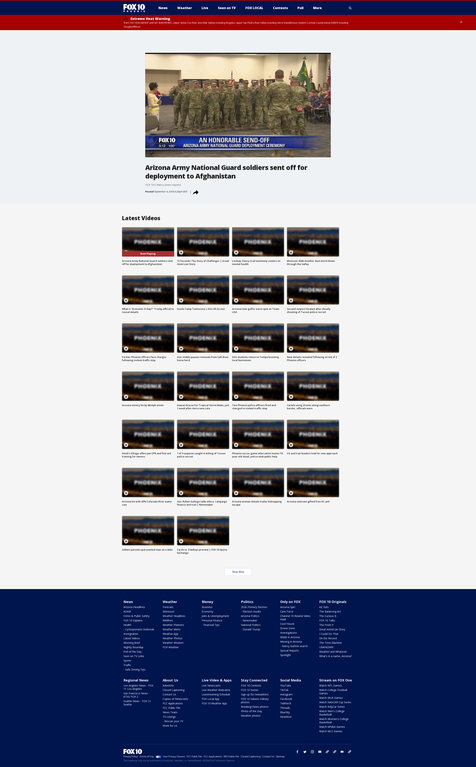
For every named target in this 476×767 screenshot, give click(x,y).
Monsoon (168, 611)
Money (207, 601)
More (317, 8)
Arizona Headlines (134, 607)
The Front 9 (326, 625)
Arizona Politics (250, 616)
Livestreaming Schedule (216, 694)
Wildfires (168, 620)
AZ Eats (324, 607)
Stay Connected (254, 680)
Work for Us (170, 725)
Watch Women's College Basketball (334, 720)
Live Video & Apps (216, 680)
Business (207, 607)
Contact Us (169, 694)
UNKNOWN (326, 647)
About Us (170, 680)
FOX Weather (171, 647)
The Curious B (327, 616)
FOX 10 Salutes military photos (255, 700)
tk (327, 752)
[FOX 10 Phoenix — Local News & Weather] (135, 8)
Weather (170, 601)
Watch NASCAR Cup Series (335, 702)
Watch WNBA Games (332, 727)
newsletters (350, 752)
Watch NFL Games (330, 685)
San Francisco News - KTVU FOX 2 (136, 695)
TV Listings (169, 716)
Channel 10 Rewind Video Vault (295, 617)
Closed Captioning (173, 690)
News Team (170, 712)
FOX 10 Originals (332, 601)
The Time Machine (330, 642)
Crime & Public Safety (136, 616)
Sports (127, 660)
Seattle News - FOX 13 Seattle (137, 702)
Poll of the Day (132, 651)
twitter (305, 752)
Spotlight (285, 655)
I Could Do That (328, 634)
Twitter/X (285, 703)
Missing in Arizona (291, 641)
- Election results (251, 611)
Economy (207, 611)
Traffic (127, 665)
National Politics (250, 625)
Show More (238, 571)
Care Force (286, 611)
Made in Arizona (290, 637)
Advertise (168, 685)
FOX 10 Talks (327, 620)
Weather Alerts (172, 629)
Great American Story (332, 629)
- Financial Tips (211, 625)
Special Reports (289, 650)
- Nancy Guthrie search (294, 646)
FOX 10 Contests (251, 685)
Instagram (286, 694)
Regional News (135, 680)
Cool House (287, 624)
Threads (285, 708)
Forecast (168, 607)
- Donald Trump (250, 629)
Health (127, 625)
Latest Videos (131, 638)
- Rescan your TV (173, 721)
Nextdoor (286, 716)
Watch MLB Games (331, 698)
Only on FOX (290, 601)
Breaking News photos (254, 706)
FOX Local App (210, 699)
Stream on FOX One (335, 680)
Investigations (288, 632)
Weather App (170, 634)
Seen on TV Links (133, 656)
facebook (297, 752)
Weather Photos (172, 638)
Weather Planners (173, 625)
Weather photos (250, 715)
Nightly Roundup (133, 647)
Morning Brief (131, 642)
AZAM (127, 611)
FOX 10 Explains (133, 620)
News (128, 601)
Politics (247, 601)
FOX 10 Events (249, 690)
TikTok (284, 690)
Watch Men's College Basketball (332, 712)
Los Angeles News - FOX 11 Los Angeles (138, 687)
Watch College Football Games (333, 691)
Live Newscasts (211, 685)
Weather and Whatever (333, 651)
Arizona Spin (287, 607)
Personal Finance (212, 620)
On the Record (328, 638)
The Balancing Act (330, 611)
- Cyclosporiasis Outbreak (138, 629)
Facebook (286, 699)
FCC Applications (173, 703)
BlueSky (285, 712)
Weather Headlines (174, 616)
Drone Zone (287, 628)
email (342, 752)
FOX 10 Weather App (214, 703)
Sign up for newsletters (255, 694)
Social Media (290, 680)
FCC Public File (171, 708)
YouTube (285, 685)
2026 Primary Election (254, 607)
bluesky (335, 752)
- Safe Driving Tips (134, 669)
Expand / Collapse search (350, 8)
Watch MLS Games (330, 731)
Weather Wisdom (173, 642)
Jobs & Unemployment (215, 616)
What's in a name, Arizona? (335, 656)
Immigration (130, 634)
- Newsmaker (249, 620)
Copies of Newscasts (175, 699)
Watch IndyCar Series (332, 706)
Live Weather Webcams (216, 690)
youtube (320, 752)
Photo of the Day (251, 711)
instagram (312, 752)
